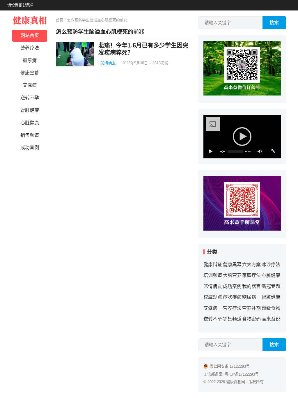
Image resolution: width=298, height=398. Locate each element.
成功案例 (29, 147)
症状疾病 (232, 297)
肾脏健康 (29, 110)
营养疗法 (29, 47)
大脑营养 (232, 275)
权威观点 (212, 297)
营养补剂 (251, 308)
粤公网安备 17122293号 (230, 366)
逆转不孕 (29, 97)
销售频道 (29, 135)
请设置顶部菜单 (20, 5)
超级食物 (271, 308)
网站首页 (29, 35)
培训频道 (212, 275)
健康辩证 (212, 264)
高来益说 (271, 318)
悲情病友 (108, 63)
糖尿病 (30, 60)
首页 (59, 20)
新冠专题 (271, 286)
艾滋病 (30, 85)
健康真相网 (235, 382)
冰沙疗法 (271, 264)
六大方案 (251, 264)
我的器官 (251, 286)
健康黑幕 (29, 72)
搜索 (274, 22)
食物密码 (251, 318)
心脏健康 (29, 122)
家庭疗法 (251, 275)
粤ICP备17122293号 (242, 374)
